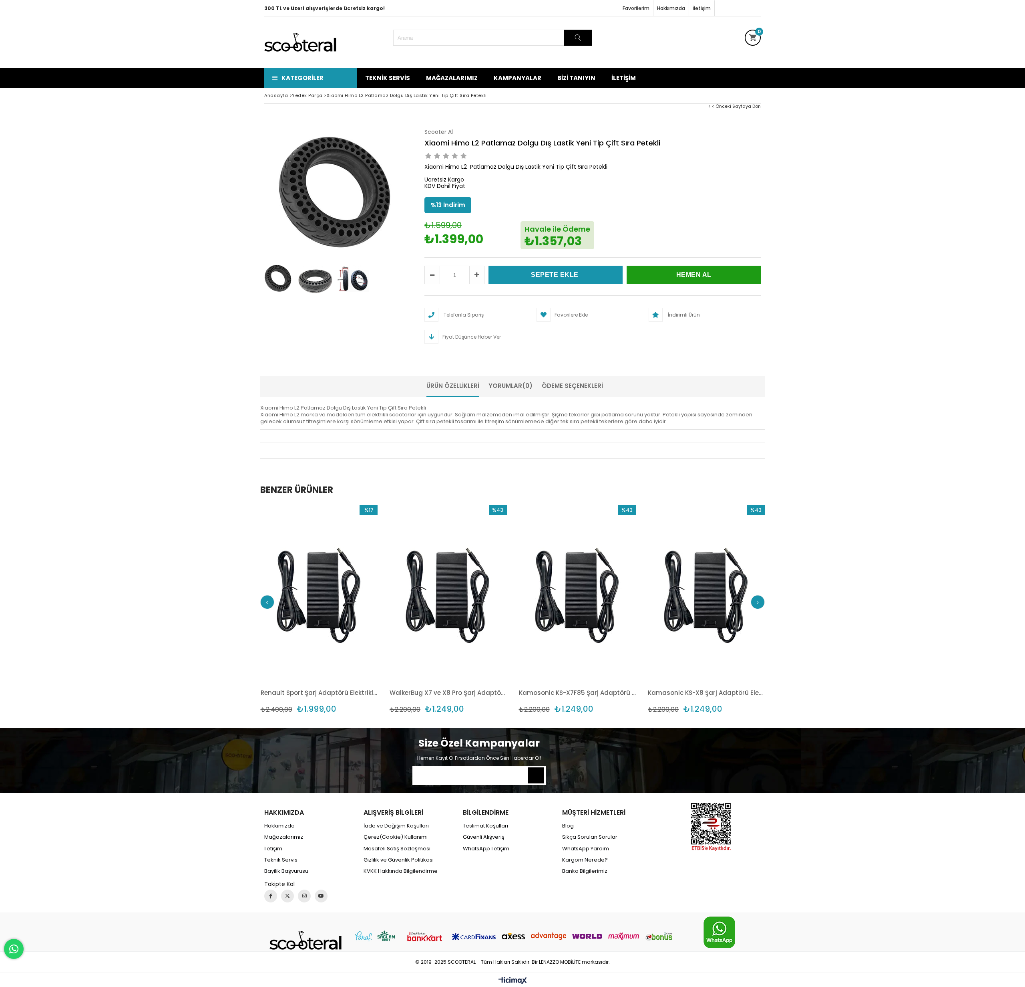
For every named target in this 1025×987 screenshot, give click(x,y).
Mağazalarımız (452, 78)
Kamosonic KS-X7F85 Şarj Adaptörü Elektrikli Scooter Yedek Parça (577, 692)
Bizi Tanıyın (576, 78)
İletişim (702, 8)
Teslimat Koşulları (485, 826)
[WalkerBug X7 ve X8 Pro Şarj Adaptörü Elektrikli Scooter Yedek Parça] (448, 593)
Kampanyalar (517, 78)
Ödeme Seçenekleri (572, 385)
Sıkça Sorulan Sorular (589, 837)
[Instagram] (304, 896)
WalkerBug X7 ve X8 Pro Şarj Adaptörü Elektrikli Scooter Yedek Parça (448, 692)
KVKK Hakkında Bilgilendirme (401, 871)
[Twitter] (287, 896)
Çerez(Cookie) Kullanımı (396, 837)
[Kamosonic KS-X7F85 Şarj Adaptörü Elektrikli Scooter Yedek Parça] (577, 593)
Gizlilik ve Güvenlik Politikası (399, 860)
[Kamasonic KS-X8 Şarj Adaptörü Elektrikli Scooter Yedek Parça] (706, 593)
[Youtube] (321, 896)
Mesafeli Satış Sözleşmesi (397, 848)
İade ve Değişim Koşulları (396, 826)
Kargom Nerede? (585, 860)
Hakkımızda (671, 8)
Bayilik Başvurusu (286, 871)
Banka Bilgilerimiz (584, 871)
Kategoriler (302, 78)
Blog (568, 826)
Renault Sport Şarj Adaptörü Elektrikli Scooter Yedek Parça (319, 692)
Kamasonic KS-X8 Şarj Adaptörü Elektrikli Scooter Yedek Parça (706, 692)
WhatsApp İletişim (486, 848)
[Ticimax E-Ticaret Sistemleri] (512, 981)
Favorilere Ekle (319, 609)
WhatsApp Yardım (585, 848)
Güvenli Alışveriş (483, 837)
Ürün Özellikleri (452, 385)
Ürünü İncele (347, 609)
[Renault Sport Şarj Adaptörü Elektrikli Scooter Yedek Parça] (319, 593)
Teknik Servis (387, 78)
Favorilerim (636, 8)
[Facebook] (270, 896)
